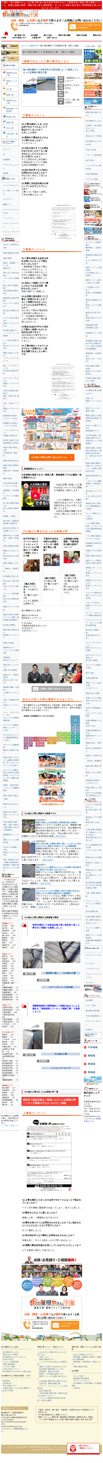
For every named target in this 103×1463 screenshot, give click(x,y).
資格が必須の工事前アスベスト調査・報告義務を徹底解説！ (11, 617)
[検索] (99, 46)
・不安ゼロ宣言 (7, 1359)
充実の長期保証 (92, 174)
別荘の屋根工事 (92, 911)
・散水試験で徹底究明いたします (50, 1369)
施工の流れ (90, 160)
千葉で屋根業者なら (93, 1016)
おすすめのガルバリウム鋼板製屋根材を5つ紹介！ (11, 737)
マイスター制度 (92, 179)
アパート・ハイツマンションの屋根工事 (93, 903)
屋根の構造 (7, 258)
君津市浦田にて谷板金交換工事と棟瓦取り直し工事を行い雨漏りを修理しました (56, 926)
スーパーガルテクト (11, 185)
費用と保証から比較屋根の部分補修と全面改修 (93, 418)
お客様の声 (33, 46)
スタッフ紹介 (91, 1005)
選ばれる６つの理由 (93, 136)
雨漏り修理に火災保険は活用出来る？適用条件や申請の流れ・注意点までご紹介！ (93, 453)
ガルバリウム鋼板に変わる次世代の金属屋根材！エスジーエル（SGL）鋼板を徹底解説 (11, 775)
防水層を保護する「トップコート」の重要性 (11, 333)
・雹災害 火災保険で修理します (50, 1374)
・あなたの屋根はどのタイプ (83, 1355)
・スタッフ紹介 (78, 1376)
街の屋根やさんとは (93, 121)
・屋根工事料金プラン (46, 1359)
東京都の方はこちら (53, 769)
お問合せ (89, 1030)
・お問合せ (76, 1388)
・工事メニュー (43, 1357)
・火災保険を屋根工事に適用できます (52, 1381)
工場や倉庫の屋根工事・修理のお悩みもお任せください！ (93, 920)
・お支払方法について (10, 1369)
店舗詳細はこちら (30, 630)
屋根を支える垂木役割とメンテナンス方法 (11, 814)
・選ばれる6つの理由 (9, 1355)
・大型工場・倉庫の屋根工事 (48, 1384)
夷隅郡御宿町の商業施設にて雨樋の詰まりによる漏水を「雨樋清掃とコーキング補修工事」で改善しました (56, 1008)
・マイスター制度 (8, 1367)
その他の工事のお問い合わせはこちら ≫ (51, 457)
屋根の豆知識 (8, 643)
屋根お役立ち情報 (93, 693)
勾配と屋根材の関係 (11, 546)
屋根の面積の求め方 (11, 461)
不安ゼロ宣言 (91, 150)
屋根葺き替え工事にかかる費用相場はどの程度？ (93, 506)
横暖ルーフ (7, 204)
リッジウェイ (8, 218)
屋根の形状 (7, 478)
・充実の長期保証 (8, 1364)
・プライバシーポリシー (81, 1381)
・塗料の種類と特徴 (79, 1367)
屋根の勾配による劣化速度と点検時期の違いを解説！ (57, 822)
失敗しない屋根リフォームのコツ (93, 400)
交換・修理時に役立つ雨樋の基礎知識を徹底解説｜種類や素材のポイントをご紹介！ (11, 865)
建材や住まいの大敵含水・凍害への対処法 (11, 538)
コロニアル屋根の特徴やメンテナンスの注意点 (93, 595)
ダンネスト (90, 983)
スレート (6, 149)
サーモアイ (90, 963)
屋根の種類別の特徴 (11, 253)
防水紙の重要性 (9, 625)
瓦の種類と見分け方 (11, 576)
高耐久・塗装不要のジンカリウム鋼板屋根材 (11, 787)
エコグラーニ (8, 199)
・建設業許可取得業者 (80, 1378)
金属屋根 (6, 160)
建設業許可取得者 (93, 1011)
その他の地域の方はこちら (52, 804)
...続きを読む (60, 836)
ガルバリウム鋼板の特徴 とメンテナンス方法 (11, 727)
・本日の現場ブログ (9, 1386)
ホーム (24, 46)
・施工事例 (5, 1381)
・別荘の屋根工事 (44, 1391)
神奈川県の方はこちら (53, 787)
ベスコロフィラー (93, 969)
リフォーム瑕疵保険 (93, 155)
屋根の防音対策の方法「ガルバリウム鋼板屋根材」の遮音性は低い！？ (93, 481)
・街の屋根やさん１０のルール (13, 1357)
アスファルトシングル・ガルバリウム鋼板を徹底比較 (93, 622)
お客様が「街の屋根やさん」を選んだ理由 (93, 128)
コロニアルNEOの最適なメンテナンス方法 (93, 605)
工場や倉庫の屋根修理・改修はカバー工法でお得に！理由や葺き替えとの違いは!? (93, 835)
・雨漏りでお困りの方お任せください (52, 1367)
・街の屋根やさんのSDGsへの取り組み (16, 1371)
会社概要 (89, 1000)
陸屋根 (5, 173)
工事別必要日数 (92, 678)
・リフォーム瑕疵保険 (10, 1362)
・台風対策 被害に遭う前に (48, 1371)
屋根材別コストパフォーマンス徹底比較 (11, 650)
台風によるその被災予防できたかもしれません (93, 700)
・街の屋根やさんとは (10, 1352)
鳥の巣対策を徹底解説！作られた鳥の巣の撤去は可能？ (93, 885)
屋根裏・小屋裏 (9, 516)
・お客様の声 (6, 1383)
